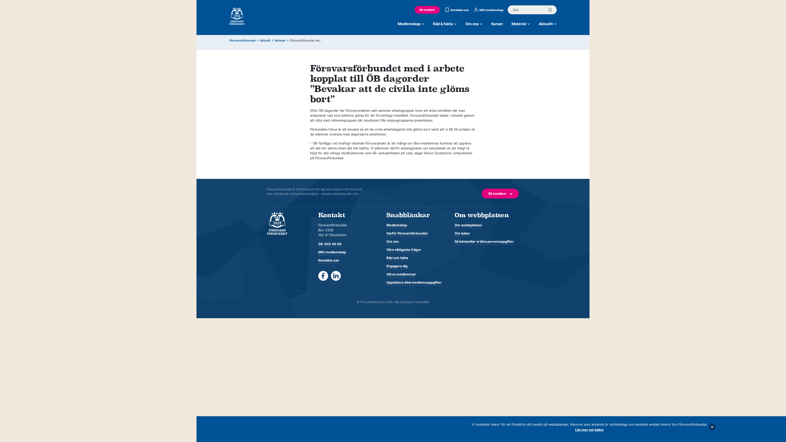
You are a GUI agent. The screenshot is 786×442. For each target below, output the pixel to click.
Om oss (472, 24)
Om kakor (462, 233)
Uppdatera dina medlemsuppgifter (414, 282)
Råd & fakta (443, 24)
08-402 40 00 (330, 244)
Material (519, 24)
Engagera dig (397, 266)
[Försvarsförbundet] (277, 223)
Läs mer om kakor (589, 430)
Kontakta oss (460, 10)
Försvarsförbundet (242, 40)
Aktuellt (546, 24)
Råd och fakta (397, 258)
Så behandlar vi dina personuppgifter (484, 241)
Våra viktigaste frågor (403, 250)
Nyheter (280, 40)
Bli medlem (427, 9)
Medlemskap (409, 24)
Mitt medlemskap (491, 10)
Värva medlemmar (401, 274)
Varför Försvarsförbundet (407, 233)
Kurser (497, 24)
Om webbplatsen (468, 225)
